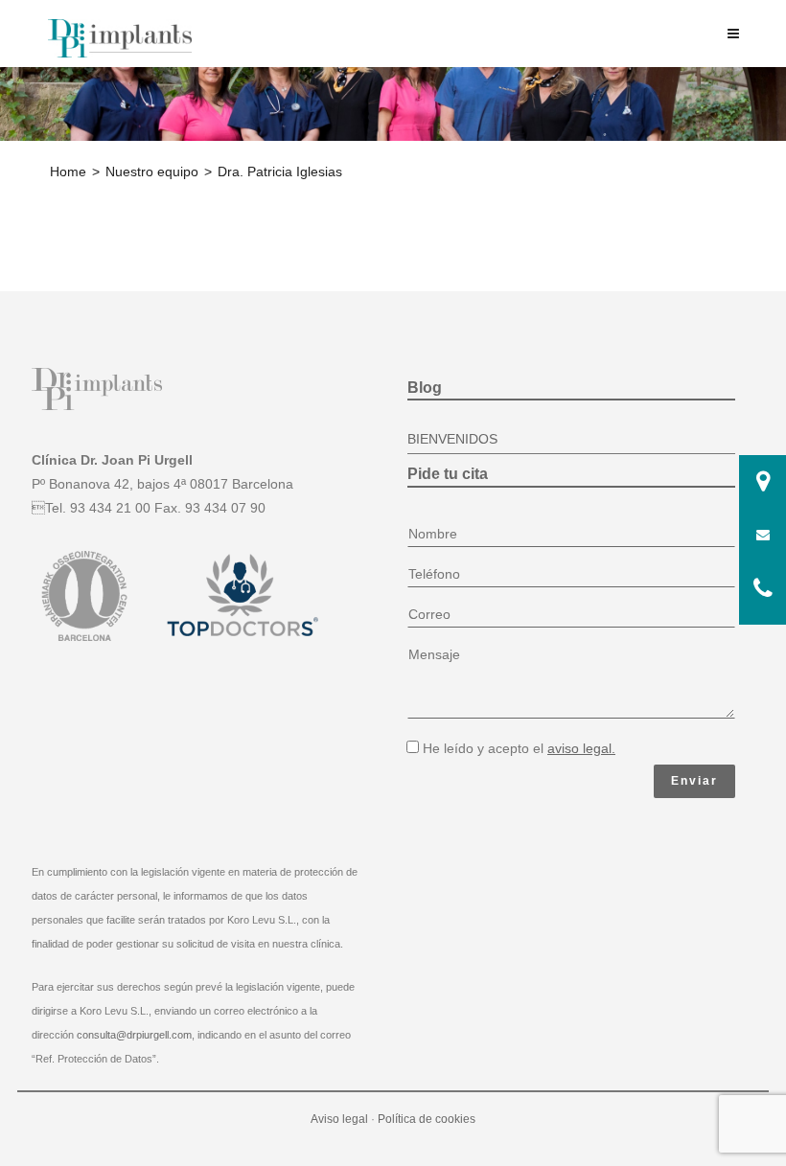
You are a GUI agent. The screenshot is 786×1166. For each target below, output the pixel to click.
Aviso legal (339, 1119)
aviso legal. (581, 748)
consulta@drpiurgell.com (134, 1034)
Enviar (694, 781)
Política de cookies (426, 1119)
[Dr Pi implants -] (120, 37)
